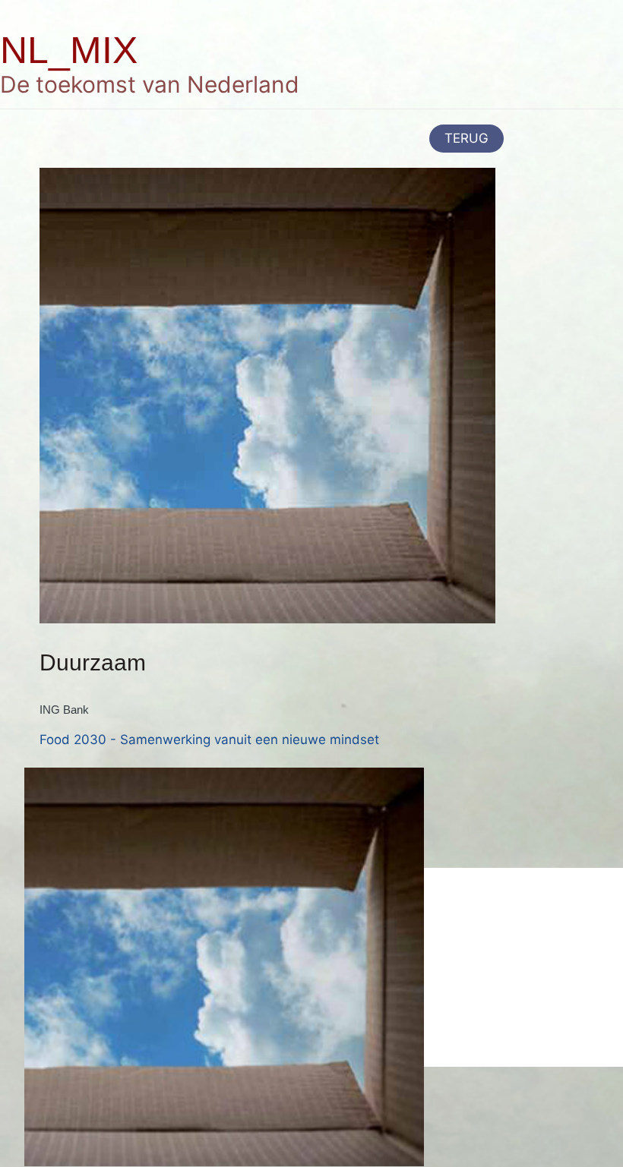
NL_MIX (69, 50)
